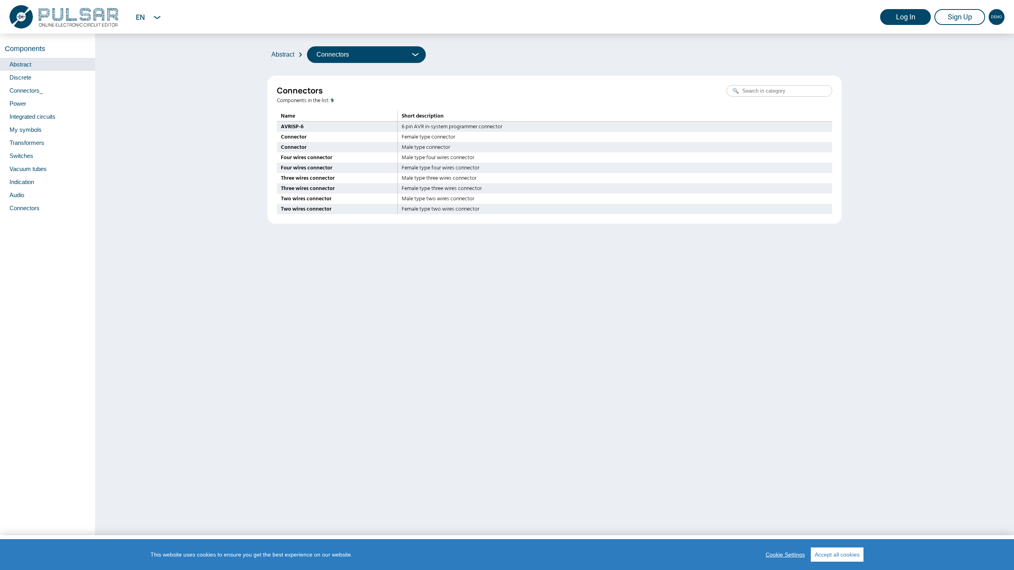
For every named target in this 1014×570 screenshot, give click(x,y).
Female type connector (428, 137)
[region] (507, 554)
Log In (905, 17)
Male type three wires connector (439, 178)
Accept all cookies (837, 554)
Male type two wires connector (438, 199)
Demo (996, 17)
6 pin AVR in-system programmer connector (452, 127)
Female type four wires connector (440, 168)
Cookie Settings (785, 554)
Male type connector (426, 147)
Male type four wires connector (438, 158)
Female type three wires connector (442, 188)
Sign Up (960, 17)
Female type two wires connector (440, 209)
